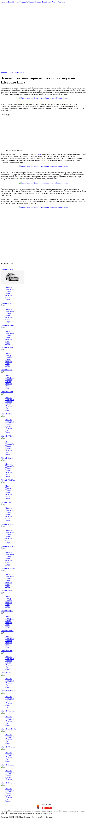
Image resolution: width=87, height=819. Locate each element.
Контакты (61, 2)
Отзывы (38, 2)
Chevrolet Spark (7, 458)
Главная (4, 2)
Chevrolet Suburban (8, 691)
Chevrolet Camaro (7, 524)
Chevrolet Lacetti (7, 392)
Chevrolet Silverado (8, 783)
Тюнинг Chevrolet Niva (17, 72)
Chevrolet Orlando (7, 436)
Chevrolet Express (7, 765)
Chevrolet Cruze (7, 348)
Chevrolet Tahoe (7, 502)
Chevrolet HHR (6, 591)
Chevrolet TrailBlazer (8, 480)
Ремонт (54, 2)
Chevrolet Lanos (7, 269)
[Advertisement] (44, 19)
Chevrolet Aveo (6, 303)
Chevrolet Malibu (7, 631)
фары (39, 154)
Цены (9, 2)
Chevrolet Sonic (6, 651)
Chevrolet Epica (6, 370)
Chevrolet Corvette (7, 568)
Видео (48, 2)
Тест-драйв (23, 2)
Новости (15, 2)
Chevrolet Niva (6, 414)
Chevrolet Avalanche (8, 729)
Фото (44, 2)
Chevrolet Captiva (7, 325)
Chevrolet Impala (7, 611)
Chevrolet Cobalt (7, 546)
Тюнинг (31, 2)
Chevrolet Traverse (7, 711)
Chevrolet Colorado (8, 747)
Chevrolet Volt (6, 673)
